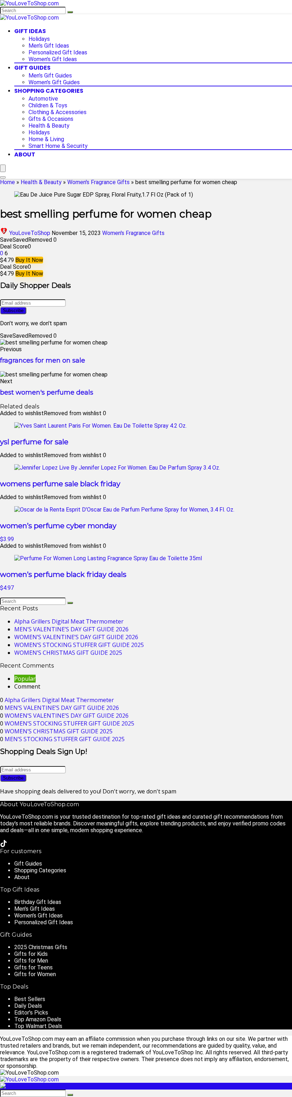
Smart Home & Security (58, 146)
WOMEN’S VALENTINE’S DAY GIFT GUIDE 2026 (76, 637)
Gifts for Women (35, 974)
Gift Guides (32, 68)
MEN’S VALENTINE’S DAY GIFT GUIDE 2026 (71, 629)
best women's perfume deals (46, 392)
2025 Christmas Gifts (40, 947)
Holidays (39, 39)
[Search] (70, 12)
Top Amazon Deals (37, 1019)
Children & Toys (47, 105)
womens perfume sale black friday (60, 484)
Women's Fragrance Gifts (98, 182)
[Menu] (3, 168)
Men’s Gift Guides (50, 75)
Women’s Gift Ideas (52, 59)
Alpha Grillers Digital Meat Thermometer (69, 621)
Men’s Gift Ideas (48, 45)
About (24, 154)
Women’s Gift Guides (54, 82)
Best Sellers (29, 999)
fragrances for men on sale (42, 360)
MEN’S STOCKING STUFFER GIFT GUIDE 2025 (65, 739)
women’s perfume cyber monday (58, 525)
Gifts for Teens (33, 967)
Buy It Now (29, 260)
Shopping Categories (48, 91)
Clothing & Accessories (57, 112)
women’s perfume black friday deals (63, 574)
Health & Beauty (48, 125)
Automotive (43, 98)
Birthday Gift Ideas (37, 902)
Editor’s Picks (31, 1012)
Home (7, 182)
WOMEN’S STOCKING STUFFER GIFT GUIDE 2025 (79, 645)
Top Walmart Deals (38, 1026)
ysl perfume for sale (34, 442)
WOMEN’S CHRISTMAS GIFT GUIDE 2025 (68, 653)
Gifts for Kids (31, 954)
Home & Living (46, 139)
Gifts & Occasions (50, 119)
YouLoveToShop (30, 233)
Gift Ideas (30, 31)
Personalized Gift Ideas (57, 52)
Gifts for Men (31, 960)
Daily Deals (28, 1005)
